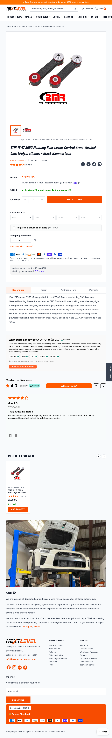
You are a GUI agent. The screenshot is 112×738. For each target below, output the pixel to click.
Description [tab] (18, 290)
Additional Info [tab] (68, 290)
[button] (17, 164)
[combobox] (21, 217)
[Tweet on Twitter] (94, 164)
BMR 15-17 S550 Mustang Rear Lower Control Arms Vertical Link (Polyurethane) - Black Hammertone (17, 491)
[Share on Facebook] (83, 164)
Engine (56, 16)
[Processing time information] (69, 190)
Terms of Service (88, 665)
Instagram (28, 626)
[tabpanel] (56, 312)
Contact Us (85, 655)
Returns (52, 652)
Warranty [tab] (93, 290)
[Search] (75, 8)
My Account (54, 648)
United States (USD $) (19, 708)
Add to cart (74, 199)
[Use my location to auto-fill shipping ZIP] (35, 240)
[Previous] (99, 456)
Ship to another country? (21, 246)
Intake (94, 16)
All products (19, 26)
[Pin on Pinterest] (88, 164)
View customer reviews (23, 366)
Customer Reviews (88, 658)
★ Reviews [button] (110, 372)
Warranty (53, 661)
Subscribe (18, 699)
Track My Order (56, 645)
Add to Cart (18, 509)
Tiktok (37, 626)
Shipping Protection (58, 658)
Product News (14, 16)
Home (8, 26)
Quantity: (15, 199)
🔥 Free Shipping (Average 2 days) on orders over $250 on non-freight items (56, 2)
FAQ (51, 665)
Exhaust (68, 16)
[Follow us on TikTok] (25, 667)
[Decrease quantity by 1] (25, 200)
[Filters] (96, 385)
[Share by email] (100, 164)
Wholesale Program (89, 652)
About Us (84, 645)
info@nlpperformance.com (21, 659)
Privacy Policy (86, 661)
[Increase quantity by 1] (42, 200)
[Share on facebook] (10, 436)
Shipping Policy (56, 655)
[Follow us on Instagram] (14, 668)
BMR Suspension (18, 160)
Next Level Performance (54, 731)
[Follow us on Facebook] (9, 668)
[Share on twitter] (16, 436)
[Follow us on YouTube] (20, 667)
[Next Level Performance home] (21, 641)
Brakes (28, 16)
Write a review (69, 385)
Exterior (82, 16)
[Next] (104, 456)
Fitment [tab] (43, 290)
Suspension (42, 16)
